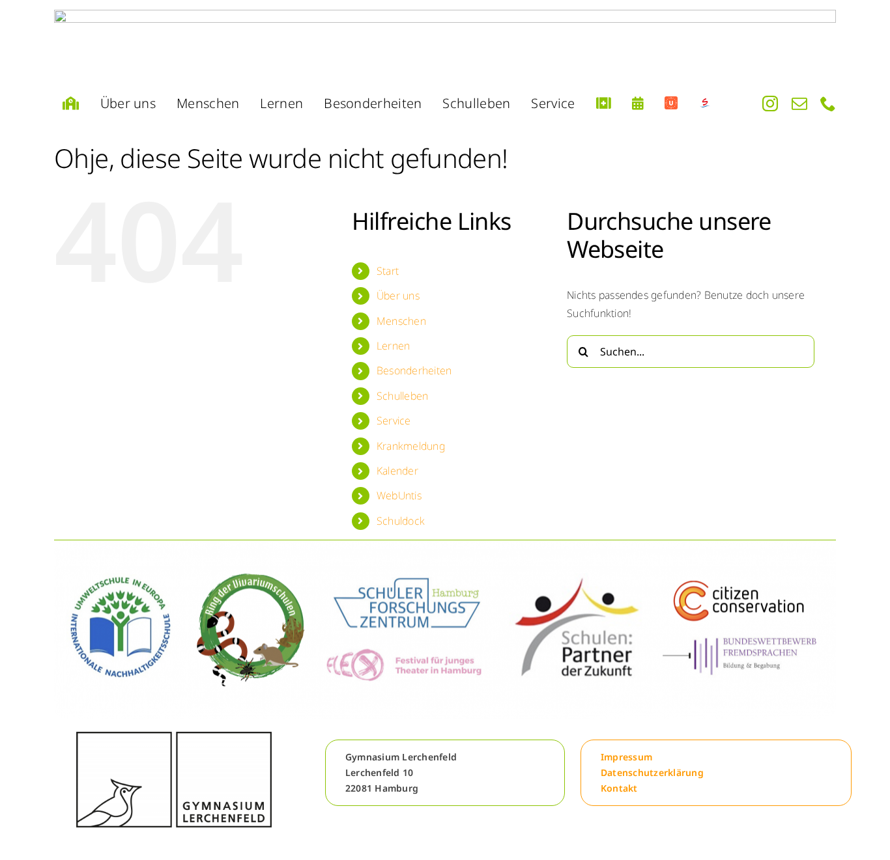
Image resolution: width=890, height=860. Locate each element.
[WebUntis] (671, 103)
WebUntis (399, 495)
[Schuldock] (705, 103)
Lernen (393, 346)
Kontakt (619, 788)
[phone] (828, 103)
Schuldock (401, 521)
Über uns (398, 295)
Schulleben (402, 396)
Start (388, 271)
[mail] (799, 103)
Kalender (397, 471)
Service (394, 420)
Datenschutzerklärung (652, 772)
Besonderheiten (414, 370)
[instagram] (770, 103)
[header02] (445, 44)
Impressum (626, 757)
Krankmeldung (411, 446)
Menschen (401, 321)
